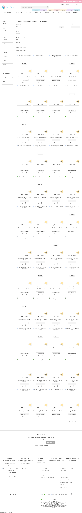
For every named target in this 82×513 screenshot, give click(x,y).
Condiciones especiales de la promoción (48, 477)
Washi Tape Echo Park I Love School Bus (40, 320)
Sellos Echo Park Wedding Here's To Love (56, 198)
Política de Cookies (63, 487)
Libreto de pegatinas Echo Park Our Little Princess (72, 381)
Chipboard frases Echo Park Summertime (56, 77)
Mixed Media (29, 12)
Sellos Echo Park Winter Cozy (72, 76)
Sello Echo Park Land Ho (24, 107)
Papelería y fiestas (49, 12)
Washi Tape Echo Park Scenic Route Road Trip (24, 350)
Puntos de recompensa (64, 477)
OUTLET (50, 10)
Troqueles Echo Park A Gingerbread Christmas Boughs (24, 289)
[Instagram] (13, 494)
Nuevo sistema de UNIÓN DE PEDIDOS (67, 472)
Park (17, 39)
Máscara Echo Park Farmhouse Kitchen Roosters (40, 167)
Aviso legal (62, 484)
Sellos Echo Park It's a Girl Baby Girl (56, 410)
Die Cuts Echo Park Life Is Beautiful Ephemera (40, 350)
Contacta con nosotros (45, 470)
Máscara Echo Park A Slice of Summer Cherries (72, 320)
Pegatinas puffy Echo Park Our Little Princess (24, 198)
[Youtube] (10, 494)
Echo (17, 44)
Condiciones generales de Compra (66, 482)
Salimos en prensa (44, 472)
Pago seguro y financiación (65, 480)
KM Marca (4, 32)
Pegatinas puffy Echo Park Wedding (24, 76)
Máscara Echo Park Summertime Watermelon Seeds (40, 108)
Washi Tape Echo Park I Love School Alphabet (72, 289)
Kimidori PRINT (18, 12)
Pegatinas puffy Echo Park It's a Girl (40, 197)
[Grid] (22, 27)
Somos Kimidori (44, 468)
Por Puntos (63, 10)
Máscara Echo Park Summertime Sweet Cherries (56, 108)
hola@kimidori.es (13, 476)
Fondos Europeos (63, 470)
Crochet (75, 12)
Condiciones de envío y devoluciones (67, 479)
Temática (76, 10)
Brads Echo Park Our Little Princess (56, 137)
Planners (67, 12)
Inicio (3, 17)
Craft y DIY (38, 12)
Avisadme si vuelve (24, 80)
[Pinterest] (18, 494)
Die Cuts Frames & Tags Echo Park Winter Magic (40, 381)
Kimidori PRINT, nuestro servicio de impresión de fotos (70, 468)
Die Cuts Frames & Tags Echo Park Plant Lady (56, 289)
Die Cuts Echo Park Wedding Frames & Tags (72, 198)
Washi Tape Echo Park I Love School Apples (56, 320)
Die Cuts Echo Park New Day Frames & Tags (40, 411)
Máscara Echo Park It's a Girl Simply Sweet (24, 320)
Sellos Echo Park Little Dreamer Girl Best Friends (24, 381)
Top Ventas (70, 10)
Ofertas (4, 28)
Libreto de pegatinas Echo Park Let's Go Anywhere (72, 411)
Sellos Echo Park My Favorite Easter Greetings (24, 259)
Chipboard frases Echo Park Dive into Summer (24, 228)
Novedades (43, 10)
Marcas (56, 10)
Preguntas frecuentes (44, 475)
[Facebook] (15, 494)
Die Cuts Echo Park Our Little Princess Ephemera (24, 411)
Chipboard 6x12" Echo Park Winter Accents (72, 350)
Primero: (69, 27)
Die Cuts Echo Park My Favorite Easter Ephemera (56, 381)
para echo (18, 33)
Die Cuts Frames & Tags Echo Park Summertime (40, 228)
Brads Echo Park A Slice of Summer (40, 258)
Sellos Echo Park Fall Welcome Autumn (24, 137)
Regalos (60, 12)
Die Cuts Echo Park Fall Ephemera (72, 137)
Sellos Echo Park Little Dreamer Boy (40, 137)
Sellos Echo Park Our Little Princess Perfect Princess (56, 350)
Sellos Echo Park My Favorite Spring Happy (72, 228)
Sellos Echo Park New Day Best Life (56, 227)
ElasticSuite (10, 512)
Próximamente (35, 10)
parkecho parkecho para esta (21, 50)
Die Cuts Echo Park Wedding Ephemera (72, 107)
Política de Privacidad (64, 486)
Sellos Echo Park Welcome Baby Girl (24, 166)
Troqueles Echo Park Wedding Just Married (56, 167)
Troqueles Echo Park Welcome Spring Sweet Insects (40, 289)
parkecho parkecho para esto (21, 47)
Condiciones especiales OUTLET (66, 473)
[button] (25, 82)
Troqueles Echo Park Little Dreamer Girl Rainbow (72, 259)
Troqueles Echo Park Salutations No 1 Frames (56, 259)
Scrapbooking (8, 12)
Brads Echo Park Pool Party (40, 76)
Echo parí (18, 42)
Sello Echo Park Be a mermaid (72, 166)
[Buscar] (48, 7)
